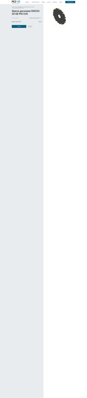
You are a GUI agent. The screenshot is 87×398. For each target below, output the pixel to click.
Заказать (19, 26)
